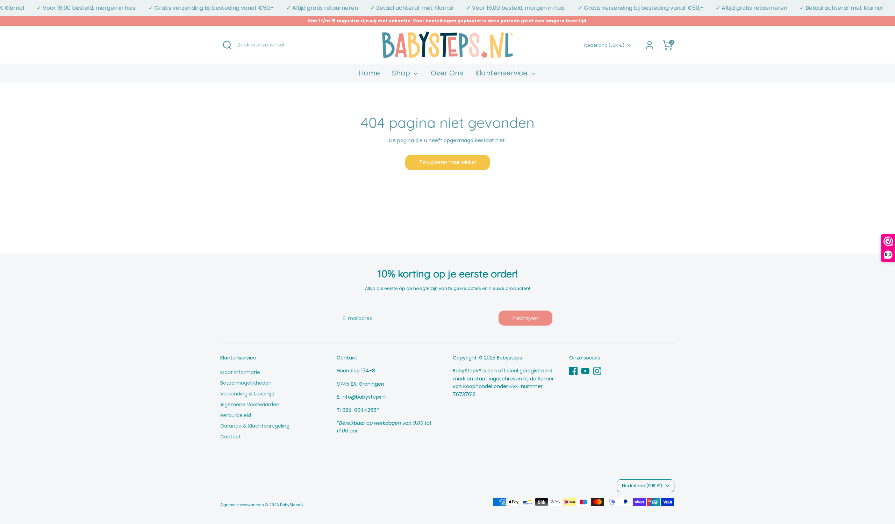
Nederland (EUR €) (604, 45)
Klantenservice (502, 73)
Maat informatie (240, 372)
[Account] (650, 45)
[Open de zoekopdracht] (227, 45)
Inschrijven (525, 317)
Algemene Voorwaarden (249, 404)
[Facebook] (573, 371)
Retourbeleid (235, 415)
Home (369, 73)
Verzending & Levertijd (247, 393)
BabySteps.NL (292, 505)
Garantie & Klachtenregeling (254, 425)
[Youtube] (585, 371)
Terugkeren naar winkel (447, 162)
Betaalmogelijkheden (246, 382)
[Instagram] (597, 371)
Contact (230, 436)
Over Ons (447, 73)
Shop (402, 73)
